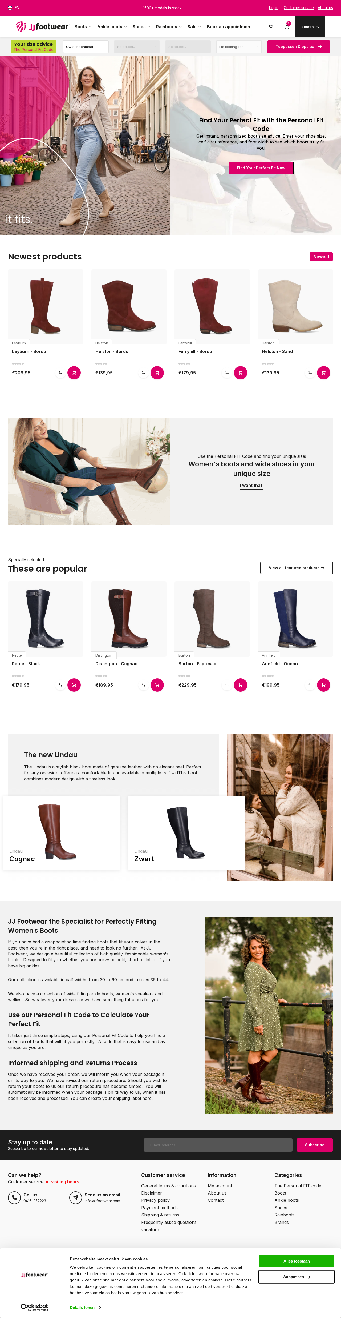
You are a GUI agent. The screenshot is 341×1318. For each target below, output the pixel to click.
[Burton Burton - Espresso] (212, 619)
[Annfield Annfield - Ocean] (295, 619)
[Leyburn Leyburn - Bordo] (45, 307)
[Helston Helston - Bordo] (129, 307)
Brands (281, 1222)
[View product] (74, 372)
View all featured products (294, 568)
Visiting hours (65, 1181)
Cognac (22, 859)
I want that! (251, 485)
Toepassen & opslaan (296, 46)
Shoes (139, 26)
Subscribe (314, 1145)
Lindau (16, 851)
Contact (216, 1200)
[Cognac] (61, 833)
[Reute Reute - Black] (45, 619)
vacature (150, 1229)
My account (220, 1185)
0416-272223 (34, 1201)
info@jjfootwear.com (102, 1201)
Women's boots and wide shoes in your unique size (251, 469)
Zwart (144, 859)
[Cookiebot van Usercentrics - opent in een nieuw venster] (34, 1308)
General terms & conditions (168, 1185)
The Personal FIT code (297, 1185)
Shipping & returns (160, 1214)
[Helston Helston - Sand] (295, 307)
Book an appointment (229, 26)
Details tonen (82, 1307)
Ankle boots (109, 26)
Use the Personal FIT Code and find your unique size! (251, 456)
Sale (192, 26)
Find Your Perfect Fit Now (261, 168)
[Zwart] (186, 833)
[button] (330, 318)
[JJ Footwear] (43, 26)
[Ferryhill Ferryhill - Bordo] (212, 307)
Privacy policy (155, 1200)
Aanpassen (293, 1276)
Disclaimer (151, 1193)
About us (217, 1193)
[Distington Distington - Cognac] (129, 619)
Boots (81, 26)
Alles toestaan (296, 1261)
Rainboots (166, 26)
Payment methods (159, 1207)
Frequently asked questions (169, 1222)
